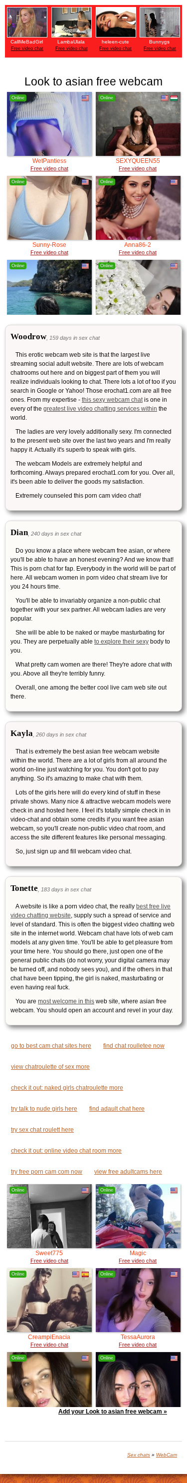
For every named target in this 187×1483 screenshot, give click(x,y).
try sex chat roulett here (42, 1129)
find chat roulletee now (134, 1045)
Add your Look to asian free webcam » (112, 1411)
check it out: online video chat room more (66, 1150)
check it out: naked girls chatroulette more (67, 1087)
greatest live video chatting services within (100, 408)
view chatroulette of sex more (50, 1066)
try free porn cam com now (46, 1171)
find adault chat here (117, 1108)
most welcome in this (66, 1001)
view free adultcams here (128, 1171)
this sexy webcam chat (112, 399)
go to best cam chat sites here (51, 1045)
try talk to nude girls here (44, 1108)
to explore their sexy (121, 641)
